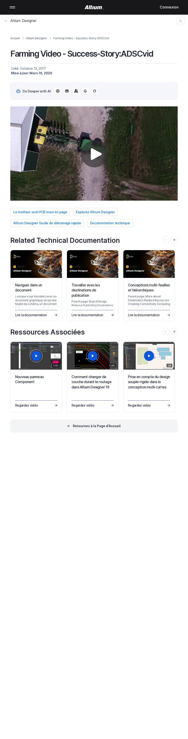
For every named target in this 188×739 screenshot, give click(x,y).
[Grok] (94, 91)
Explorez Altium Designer (95, 212)
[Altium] (94, 7)
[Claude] (76, 91)
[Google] (85, 91)
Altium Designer (23, 20)
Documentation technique (110, 223)
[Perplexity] (67, 91)
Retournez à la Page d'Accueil (97, 426)
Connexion (169, 7)
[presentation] (174, 240)
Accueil (15, 38)
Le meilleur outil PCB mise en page (40, 212)
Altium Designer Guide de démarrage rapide (47, 223)
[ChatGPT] (57, 91)
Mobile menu (12, 7)
